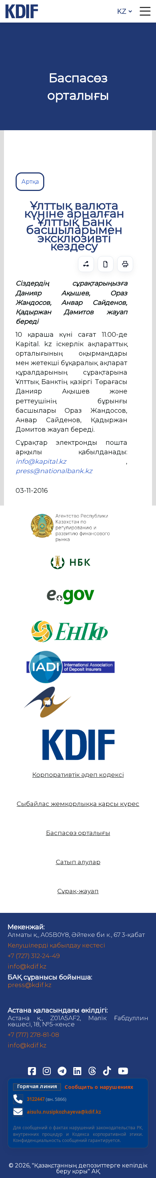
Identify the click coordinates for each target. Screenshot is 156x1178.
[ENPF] (70, 617)
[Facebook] (32, 1070)
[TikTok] (107, 1070)
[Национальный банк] (70, 515)
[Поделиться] (86, 264)
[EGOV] (70, 592)
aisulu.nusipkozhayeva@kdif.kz (64, 1112)
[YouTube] (123, 1070)
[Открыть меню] (145, 11)
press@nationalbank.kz (54, 471)
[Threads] (93, 1070)
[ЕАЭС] (47, 689)
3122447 (36, 1099)
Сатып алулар (78, 862)
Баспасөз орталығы (78, 833)
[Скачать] (106, 264)
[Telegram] (63, 1070)
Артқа (30, 181)
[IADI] (70, 649)
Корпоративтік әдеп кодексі (78, 775)
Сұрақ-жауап (78, 891)
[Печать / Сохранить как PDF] (125, 264)
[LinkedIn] (78, 1070)
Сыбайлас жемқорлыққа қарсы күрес (78, 804)
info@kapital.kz (41, 462)
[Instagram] (47, 1070)
